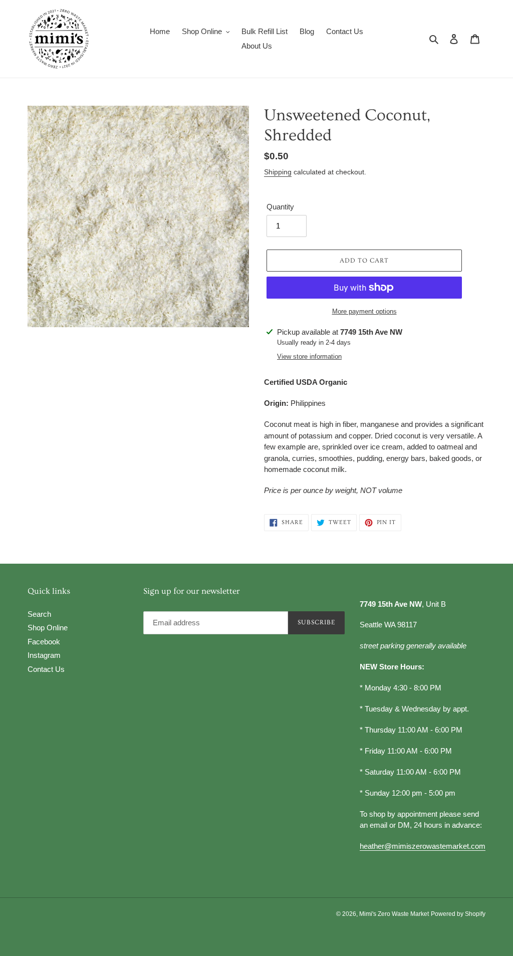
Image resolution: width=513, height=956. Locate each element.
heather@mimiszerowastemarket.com (422, 846)
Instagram (44, 655)
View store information (309, 356)
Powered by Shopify (458, 913)
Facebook (44, 641)
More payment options (364, 311)
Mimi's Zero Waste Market (394, 913)
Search (39, 614)
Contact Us (46, 669)
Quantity (280, 206)
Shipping (278, 172)
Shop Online (48, 627)
